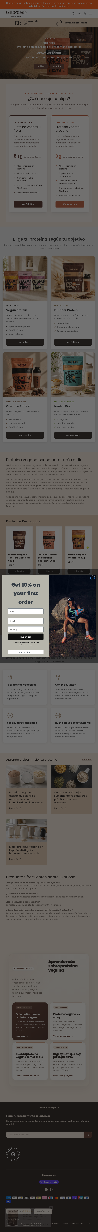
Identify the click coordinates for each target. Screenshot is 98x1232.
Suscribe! (25, 636)
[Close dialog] (92, 578)
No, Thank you (25, 652)
